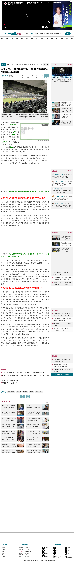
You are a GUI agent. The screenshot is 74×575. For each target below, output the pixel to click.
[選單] (2, 33)
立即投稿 (21, 551)
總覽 (27, 33)
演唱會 (14, 132)
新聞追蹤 (4, 556)
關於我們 (21, 547)
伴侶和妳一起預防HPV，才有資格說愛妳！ (33, 438)
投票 (3, 551)
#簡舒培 (19, 391)
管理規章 (27, 554)
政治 (2, 38)
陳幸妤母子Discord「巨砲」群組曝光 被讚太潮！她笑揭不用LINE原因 (9, 432)
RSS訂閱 (27, 547)
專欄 (62, 38)
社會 (17, 38)
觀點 (36, 33)
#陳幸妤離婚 (57, 33)
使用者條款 (28, 549)
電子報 (3, 554)
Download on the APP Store (69, 556)
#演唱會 (25, 391)
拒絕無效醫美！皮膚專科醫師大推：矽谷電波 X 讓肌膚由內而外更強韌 (9, 445)
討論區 (41, 33)
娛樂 (32, 38)
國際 (7, 38)
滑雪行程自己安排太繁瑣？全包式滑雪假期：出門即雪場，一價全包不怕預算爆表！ (9, 426)
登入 (67, 33)
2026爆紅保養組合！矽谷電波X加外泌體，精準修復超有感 (33, 419)
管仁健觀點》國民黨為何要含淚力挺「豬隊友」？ (33, 445)
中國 (22, 38)
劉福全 (6, 75)
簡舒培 (14, 134)
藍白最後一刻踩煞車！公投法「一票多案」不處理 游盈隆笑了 (9, 419)
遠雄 (11, 147)
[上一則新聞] (44, 64)
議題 (51, 33)
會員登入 (21, 556)
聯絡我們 (21, 549)
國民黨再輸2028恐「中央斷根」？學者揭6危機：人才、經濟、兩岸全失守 (33, 426)
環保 (57, 38)
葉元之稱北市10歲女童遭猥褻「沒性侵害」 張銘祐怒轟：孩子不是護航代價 (9, 439)
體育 (42, 38)
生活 (27, 38)
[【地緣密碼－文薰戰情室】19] (62, 15)
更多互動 (4, 544)
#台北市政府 (39, 391)
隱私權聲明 (28, 551)
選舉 (67, 38)
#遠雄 (31, 391)
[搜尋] (72, 33)
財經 (12, 38)
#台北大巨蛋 (11, 391)
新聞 (32, 33)
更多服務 (25, 544)
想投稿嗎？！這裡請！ (62, 374)
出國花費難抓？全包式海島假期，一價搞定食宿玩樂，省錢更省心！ (33, 432)
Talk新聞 (46, 33)
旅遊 (52, 38)
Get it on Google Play (58, 556)
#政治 (3, 391)
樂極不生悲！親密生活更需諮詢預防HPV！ (9, 413)
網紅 (37, 38)
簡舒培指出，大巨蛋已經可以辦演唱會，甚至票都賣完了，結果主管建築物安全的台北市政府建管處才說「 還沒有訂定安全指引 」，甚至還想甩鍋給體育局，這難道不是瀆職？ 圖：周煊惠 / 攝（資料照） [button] (25, 116)
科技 (47, 38)
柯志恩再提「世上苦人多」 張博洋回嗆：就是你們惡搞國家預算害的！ (33, 406)
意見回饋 (21, 554)
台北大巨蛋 (12, 125)
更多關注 (58, 544)
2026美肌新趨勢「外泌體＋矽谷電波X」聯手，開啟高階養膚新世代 (33, 413)
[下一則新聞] (47, 64)
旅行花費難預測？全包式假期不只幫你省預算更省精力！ (9, 452)
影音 (72, 38)
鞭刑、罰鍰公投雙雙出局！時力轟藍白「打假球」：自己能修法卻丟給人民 (9, 406)
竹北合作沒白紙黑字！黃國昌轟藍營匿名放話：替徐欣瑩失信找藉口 (33, 452)
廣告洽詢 (27, 556)
